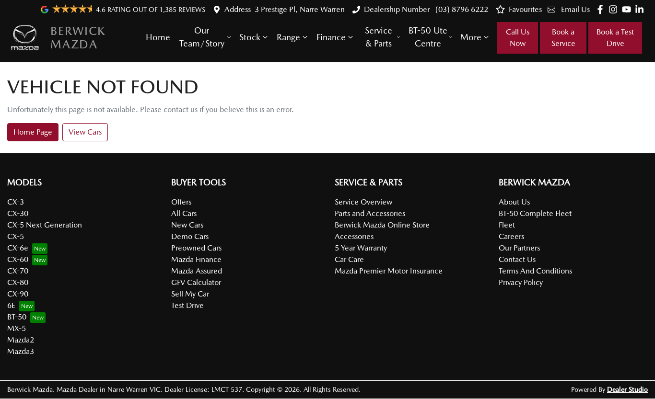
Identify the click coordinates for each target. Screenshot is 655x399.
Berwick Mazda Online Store (382, 224)
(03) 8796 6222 (460, 9)
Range (288, 37)
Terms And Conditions (535, 270)
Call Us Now (517, 37)
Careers (511, 236)
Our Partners (519, 247)
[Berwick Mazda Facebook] (602, 9)
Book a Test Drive (615, 37)
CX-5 (15, 236)
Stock (249, 37)
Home (158, 37)
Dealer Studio (627, 389)
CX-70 (17, 270)
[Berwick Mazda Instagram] (614, 9)
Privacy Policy (521, 282)
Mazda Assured (196, 270)
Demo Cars (190, 236)
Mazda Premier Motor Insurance (389, 270)
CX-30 (17, 213)
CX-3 (15, 201)
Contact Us (517, 259)
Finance (331, 37)
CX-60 (17, 259)
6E (11, 305)
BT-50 (16, 316)
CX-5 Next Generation (44, 224)
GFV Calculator (196, 282)
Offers (181, 201)
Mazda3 (20, 351)
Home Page (32, 132)
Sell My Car (190, 293)
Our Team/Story (201, 36)
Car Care (349, 259)
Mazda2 (20, 339)
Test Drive (187, 305)
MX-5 (16, 328)
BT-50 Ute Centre (428, 36)
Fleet (507, 224)
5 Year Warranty (361, 247)
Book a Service (563, 37)
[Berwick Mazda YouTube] (628, 9)
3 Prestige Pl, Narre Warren (300, 9)
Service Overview (363, 201)
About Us (514, 201)
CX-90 (17, 293)
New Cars (187, 224)
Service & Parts (378, 36)
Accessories (354, 236)
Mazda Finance (196, 259)
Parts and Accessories (370, 213)
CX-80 (17, 282)
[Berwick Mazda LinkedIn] (641, 9)
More (470, 37)
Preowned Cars (196, 247)
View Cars (85, 132)
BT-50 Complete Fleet (535, 213)
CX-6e (17, 247)
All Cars (184, 213)
